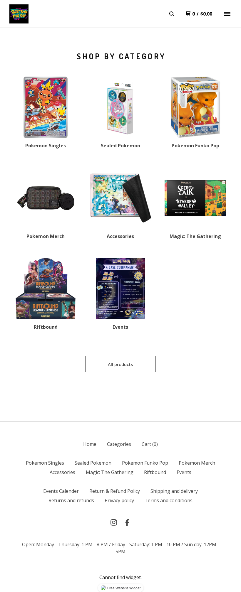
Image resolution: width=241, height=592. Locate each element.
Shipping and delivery (174, 491)
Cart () (150, 444)
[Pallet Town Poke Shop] (19, 13)
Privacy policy (119, 500)
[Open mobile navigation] (227, 13)
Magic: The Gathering (109, 472)
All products (120, 364)
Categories (119, 444)
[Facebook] (127, 522)
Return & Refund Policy (114, 491)
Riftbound (155, 472)
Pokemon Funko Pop (145, 463)
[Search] (171, 13)
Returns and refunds (71, 500)
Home (89, 444)
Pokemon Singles (45, 463)
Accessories (62, 472)
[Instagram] (113, 522)
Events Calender (61, 491)
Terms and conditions (169, 500)
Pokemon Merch (197, 463)
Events (184, 472)
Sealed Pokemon (93, 463)
